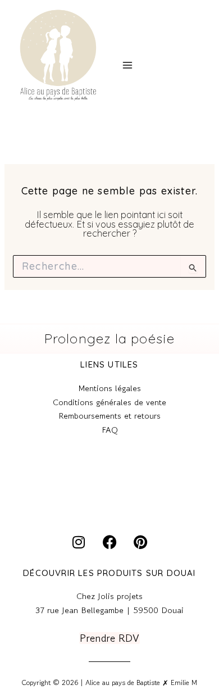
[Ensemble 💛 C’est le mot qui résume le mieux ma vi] (110, 489)
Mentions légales (110, 388)
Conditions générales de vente (109, 402)
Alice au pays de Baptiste (42, 112)
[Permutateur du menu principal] (127, 65)
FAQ (110, 430)
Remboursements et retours (109, 415)
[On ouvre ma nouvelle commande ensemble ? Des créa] (179, 489)
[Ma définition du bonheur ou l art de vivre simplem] (40, 489)
